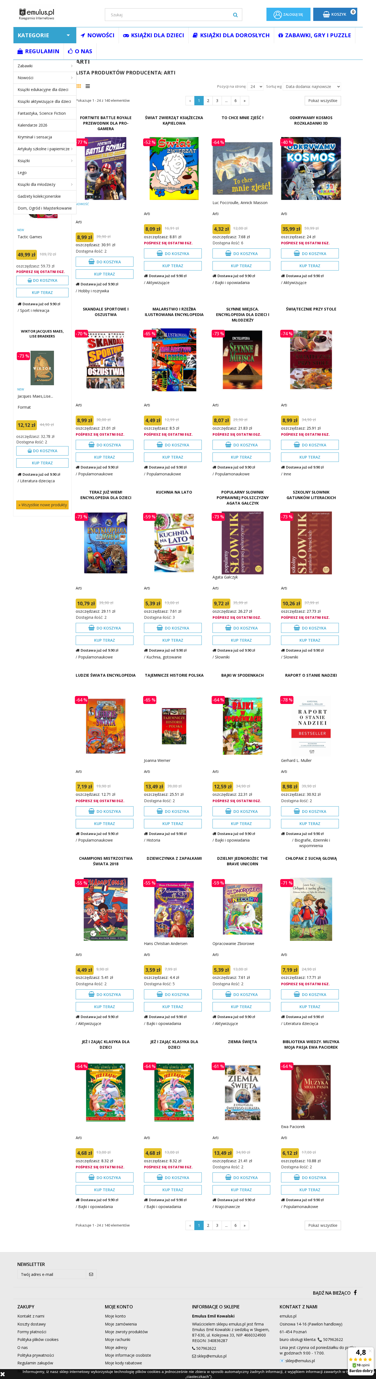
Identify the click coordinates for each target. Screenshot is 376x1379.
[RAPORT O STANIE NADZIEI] (311, 726)
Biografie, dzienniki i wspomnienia (312, 842)
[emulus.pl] (57, 14)
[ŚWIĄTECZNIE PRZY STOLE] (311, 360)
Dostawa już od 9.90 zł (41, 303)
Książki (24, 160)
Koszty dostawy (31, 1324)
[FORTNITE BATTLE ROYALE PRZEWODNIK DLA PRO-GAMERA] (105, 168)
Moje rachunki (117, 1339)
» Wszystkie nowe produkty (42, 504)
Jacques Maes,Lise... (35, 396)
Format (24, 407)
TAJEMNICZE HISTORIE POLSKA (174, 675)
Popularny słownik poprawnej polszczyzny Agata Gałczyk (243, 497)
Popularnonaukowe (95, 473)
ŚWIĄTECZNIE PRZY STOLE (311, 309)
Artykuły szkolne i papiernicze (44, 148)
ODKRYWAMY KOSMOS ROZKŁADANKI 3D (311, 120)
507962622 (206, 1348)
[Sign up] (91, 1274)
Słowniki (222, 657)
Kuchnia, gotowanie (164, 657)
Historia (153, 840)
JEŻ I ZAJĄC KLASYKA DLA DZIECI (106, 1044)
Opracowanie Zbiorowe (233, 943)
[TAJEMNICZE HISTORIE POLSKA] (174, 726)
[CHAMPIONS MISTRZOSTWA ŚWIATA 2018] (105, 909)
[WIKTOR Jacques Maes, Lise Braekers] (42, 368)
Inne (287, 473)
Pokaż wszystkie (322, 100)
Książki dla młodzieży (36, 184)
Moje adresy (116, 1347)
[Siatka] (80, 85)
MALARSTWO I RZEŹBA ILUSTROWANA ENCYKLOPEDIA (174, 311)
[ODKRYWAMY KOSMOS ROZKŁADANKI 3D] (311, 168)
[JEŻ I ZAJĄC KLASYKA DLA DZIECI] (105, 1092)
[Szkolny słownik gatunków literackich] (311, 543)
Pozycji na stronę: (231, 86)
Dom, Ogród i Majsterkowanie (45, 208)
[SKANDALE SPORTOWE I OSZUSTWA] (105, 360)
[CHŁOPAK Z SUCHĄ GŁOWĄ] (311, 909)
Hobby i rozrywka (93, 290)
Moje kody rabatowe (123, 1362)
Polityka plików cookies (38, 1339)
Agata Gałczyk (225, 577)
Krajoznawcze (227, 1206)
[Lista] (89, 85)
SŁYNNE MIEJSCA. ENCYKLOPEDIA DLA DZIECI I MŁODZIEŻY (242, 314)
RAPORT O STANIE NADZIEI (311, 675)
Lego (22, 172)
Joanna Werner (157, 760)
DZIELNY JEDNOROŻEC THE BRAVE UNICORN (242, 861)
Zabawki (25, 65)
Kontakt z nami (30, 1316)
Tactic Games (30, 236)
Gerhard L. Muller (296, 760)
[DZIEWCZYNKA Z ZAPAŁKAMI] (174, 909)
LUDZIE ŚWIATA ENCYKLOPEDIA (106, 675)
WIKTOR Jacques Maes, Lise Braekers (42, 334)
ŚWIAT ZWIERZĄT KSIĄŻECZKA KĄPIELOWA (174, 120)
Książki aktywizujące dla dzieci (44, 101)
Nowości (25, 77)
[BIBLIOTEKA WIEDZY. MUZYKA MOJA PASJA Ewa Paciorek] (311, 1092)
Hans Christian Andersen (165, 943)
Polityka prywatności (35, 1355)
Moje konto (115, 1316)
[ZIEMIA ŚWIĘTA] (242, 1092)
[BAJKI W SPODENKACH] (242, 726)
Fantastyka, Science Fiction (42, 113)
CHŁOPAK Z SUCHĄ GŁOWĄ (311, 858)
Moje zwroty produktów (126, 1331)
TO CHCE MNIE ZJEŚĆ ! (242, 117)
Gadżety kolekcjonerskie (39, 196)
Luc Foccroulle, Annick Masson (240, 202)
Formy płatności (31, 1331)
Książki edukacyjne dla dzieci (43, 89)
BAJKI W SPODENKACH (242, 675)
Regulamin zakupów (35, 1362)
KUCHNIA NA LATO (174, 492)
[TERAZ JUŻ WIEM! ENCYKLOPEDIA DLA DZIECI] (105, 543)
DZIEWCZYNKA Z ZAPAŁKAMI (174, 858)
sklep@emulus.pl (212, 1356)
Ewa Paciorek (293, 1126)
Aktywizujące (158, 282)
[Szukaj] (235, 14)
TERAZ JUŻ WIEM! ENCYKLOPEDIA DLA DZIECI (105, 494)
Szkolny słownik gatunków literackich (311, 494)
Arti (79, 221)
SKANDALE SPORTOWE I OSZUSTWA (106, 311)
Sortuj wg (274, 86)
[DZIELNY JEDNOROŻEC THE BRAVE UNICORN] (242, 909)
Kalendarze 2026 (32, 125)
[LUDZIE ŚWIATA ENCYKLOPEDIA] (105, 726)
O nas (22, 1347)
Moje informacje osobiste (128, 1355)
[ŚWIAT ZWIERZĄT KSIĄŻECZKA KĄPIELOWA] (174, 168)
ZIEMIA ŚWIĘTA (242, 1041)
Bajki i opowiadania (232, 282)
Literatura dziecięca (37, 480)
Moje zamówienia (121, 1324)
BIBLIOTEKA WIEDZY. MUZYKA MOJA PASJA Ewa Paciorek (311, 1044)
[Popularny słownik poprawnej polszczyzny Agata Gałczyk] (242, 543)
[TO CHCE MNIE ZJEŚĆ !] (242, 168)
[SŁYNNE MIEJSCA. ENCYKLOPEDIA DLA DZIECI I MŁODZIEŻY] (242, 360)
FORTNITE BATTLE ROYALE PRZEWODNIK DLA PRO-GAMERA (106, 123)
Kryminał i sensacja (35, 137)
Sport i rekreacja (34, 310)
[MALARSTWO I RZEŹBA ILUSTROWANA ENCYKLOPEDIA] (174, 360)
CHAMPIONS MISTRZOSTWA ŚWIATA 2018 (106, 861)
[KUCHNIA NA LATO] (174, 543)
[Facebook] (355, 1293)
